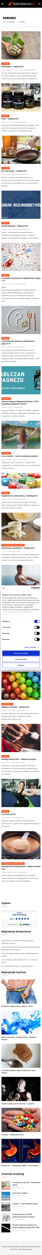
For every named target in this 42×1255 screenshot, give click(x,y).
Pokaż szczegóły (30, 647)
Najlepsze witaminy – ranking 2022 (15, 707)
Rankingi (5, 116)
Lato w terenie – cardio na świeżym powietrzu (19, 456)
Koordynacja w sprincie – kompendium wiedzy (26, 1183)
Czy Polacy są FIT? (8, 814)
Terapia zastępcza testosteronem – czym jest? (17, 1104)
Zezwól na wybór (21, 659)
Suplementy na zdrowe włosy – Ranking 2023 (19, 496)
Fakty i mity (6, 398)
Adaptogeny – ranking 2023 (12, 67)
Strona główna (10, 22)
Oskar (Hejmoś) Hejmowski (10, 941)
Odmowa (21, 665)
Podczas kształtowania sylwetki (13, 545)
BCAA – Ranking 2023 (10, 119)
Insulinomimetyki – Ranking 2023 (14, 226)
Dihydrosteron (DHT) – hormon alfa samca (19, 966)
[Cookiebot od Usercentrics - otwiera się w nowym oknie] (31, 588)
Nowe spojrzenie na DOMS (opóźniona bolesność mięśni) (23, 1215)
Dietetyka (5, 493)
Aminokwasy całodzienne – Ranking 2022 (18, 548)
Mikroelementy (7, 704)
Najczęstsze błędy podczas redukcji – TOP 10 (17, 1006)
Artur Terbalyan (6, 960)
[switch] (37, 627)
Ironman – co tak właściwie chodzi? (25, 1204)
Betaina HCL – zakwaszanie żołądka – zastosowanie (19, 1165)
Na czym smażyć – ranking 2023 (14, 171)
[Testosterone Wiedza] (21, 4)
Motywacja (6, 453)
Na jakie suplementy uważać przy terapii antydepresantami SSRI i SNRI (25, 1226)
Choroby (5, 63)
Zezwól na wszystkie (21, 653)
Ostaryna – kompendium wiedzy (12, 1135)
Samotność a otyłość (20, 1193)
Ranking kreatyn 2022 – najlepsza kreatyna (18, 759)
